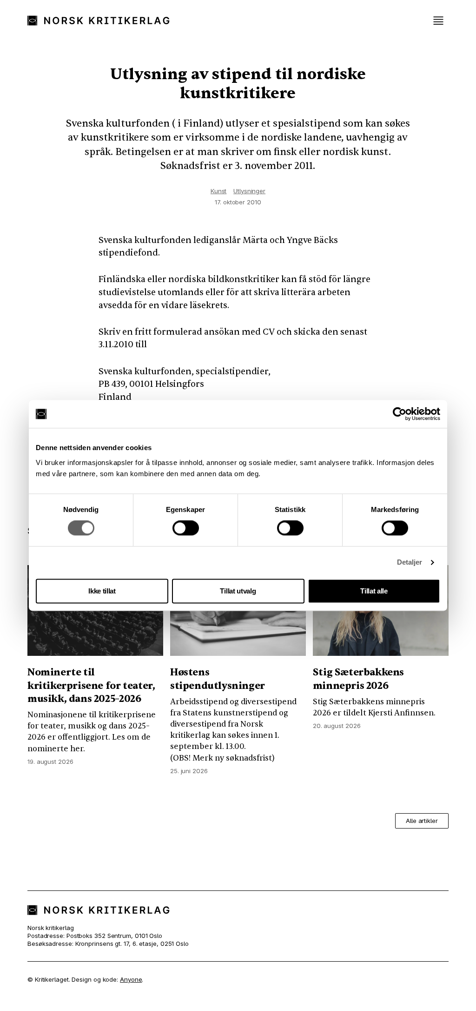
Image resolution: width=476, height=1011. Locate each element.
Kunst (219, 191)
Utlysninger (249, 191)
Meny (438, 21)
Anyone (131, 979)
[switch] (185, 528)
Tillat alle (374, 591)
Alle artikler (422, 820)
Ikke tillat (102, 591)
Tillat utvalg (238, 591)
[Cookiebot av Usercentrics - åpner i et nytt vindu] (399, 414)
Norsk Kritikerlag (102, 20)
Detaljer (410, 562)
